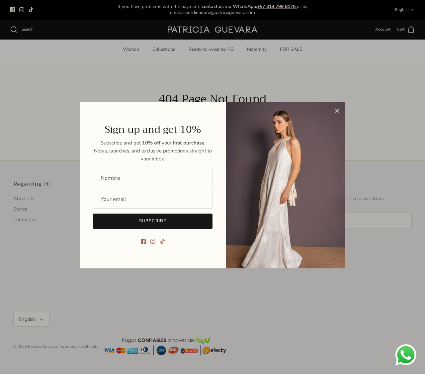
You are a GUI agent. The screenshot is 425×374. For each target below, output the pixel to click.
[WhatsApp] (405, 354)
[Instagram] (152, 241)
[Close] (337, 110)
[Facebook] (143, 241)
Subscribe (152, 221)
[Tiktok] (162, 241)
